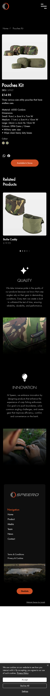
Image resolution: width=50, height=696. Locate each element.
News (10, 534)
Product (11, 519)
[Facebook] (9, 156)
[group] (24, 220)
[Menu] (43, 6)
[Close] (46, 667)
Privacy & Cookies (15, 558)
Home (10, 514)
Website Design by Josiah (35, 602)
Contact (11, 538)
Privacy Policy (22, 673)
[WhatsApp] (4, 156)
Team (10, 529)
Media (11, 524)
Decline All (24, 685)
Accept (25, 679)
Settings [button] (25, 691)
